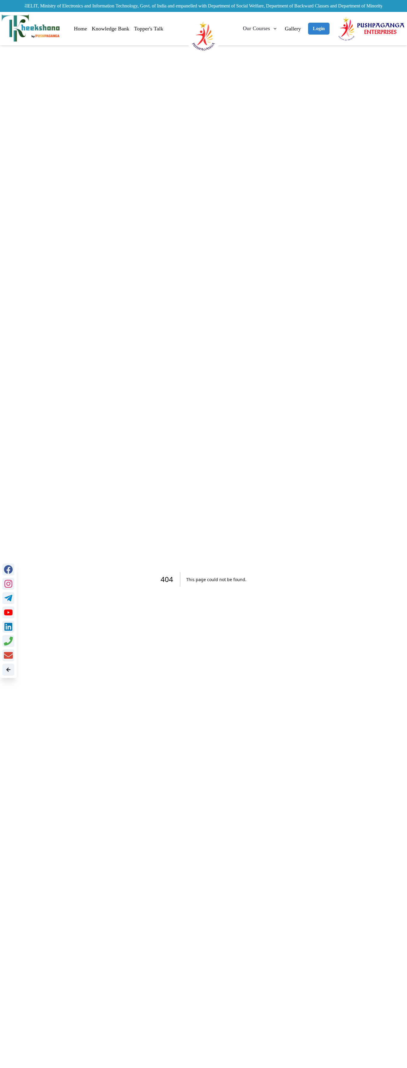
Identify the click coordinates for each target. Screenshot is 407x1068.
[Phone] (8, 641)
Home (80, 29)
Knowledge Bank (110, 29)
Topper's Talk (148, 29)
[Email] (8, 655)
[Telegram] (8, 598)
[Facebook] (8, 569)
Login (319, 28)
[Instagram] (8, 584)
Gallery (293, 29)
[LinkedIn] (8, 627)
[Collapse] (8, 670)
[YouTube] (8, 612)
